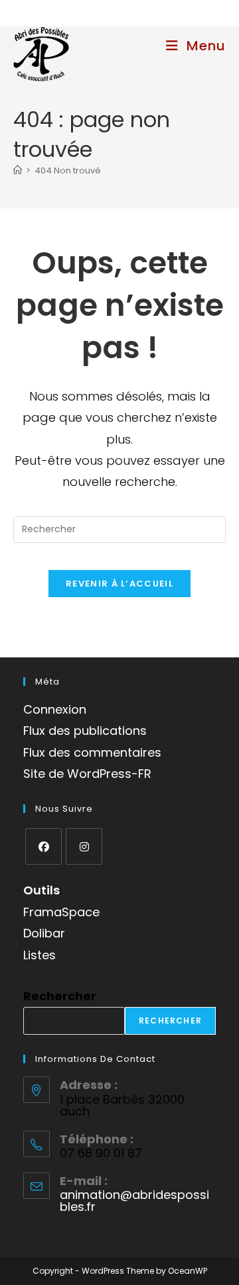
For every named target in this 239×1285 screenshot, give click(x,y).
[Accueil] (17, 170)
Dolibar (44, 933)
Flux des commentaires (92, 752)
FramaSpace (61, 912)
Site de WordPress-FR (87, 773)
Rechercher (59, 996)
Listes (39, 955)
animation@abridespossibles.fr (134, 1200)
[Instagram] (84, 846)
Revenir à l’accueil (119, 583)
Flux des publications (85, 730)
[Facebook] (43, 846)
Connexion (54, 709)
